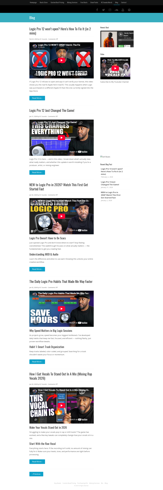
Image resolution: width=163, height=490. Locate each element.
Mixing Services (72, 2)
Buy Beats (57, 483)
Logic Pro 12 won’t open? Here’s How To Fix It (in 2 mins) (60, 30)
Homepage (33, 2)
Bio (102, 483)
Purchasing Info (82, 483)
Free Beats (84, 2)
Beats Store (44, 2)
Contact (124, 2)
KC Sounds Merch (106, 2)
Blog (116, 2)
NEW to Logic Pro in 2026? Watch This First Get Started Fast (58, 186)
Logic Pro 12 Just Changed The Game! (51, 110)
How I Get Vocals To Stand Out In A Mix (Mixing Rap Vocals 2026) (60, 376)
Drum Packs (94, 2)
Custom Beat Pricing (57, 2)
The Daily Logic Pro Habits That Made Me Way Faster (60, 281)
